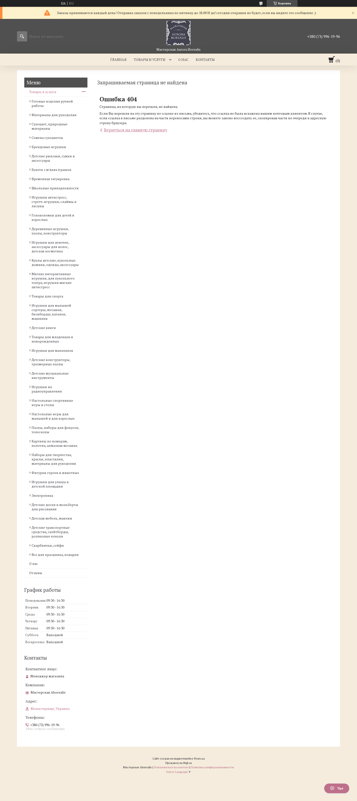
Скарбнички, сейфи (48, 545)
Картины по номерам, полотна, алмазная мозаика (54, 443)
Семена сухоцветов (47, 137)
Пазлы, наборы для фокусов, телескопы (55, 429)
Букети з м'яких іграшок (51, 169)
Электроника (42, 495)
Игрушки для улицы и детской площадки (50, 484)
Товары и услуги (149, 59)
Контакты (205, 59)
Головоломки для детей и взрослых (53, 217)
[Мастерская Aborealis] (178, 33)
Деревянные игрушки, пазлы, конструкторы (50, 230)
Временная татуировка (50, 178)
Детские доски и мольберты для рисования (55, 506)
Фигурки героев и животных (55, 472)
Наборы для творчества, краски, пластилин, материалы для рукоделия (54, 459)
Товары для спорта (47, 296)
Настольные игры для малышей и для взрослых (53, 416)
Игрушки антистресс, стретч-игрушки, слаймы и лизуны (54, 201)
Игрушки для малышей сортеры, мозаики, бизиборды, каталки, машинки (51, 312)
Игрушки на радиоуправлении (47, 388)
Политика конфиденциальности (212, 767)
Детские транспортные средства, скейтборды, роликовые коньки (51, 531)
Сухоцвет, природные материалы (50, 126)
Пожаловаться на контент (171, 767)
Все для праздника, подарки (55, 554)
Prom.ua (199, 758)
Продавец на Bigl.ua (178, 763)
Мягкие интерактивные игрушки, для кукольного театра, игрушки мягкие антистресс (53, 280)
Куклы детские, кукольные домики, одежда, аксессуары (55, 262)
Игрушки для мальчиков (52, 350)
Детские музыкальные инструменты (50, 375)
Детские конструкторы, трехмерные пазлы (51, 361)
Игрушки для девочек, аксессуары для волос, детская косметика (50, 246)
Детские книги (44, 327)
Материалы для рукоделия (54, 114)
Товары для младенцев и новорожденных (52, 339)
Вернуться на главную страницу (135, 130)
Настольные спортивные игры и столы (52, 402)
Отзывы (35, 572)
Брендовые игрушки (49, 146)
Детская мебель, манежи (52, 518)
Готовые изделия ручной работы (52, 103)
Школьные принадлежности (55, 188)
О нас (183, 59)
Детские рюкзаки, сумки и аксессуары (53, 158)
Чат (340, 788)
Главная (118, 59)
